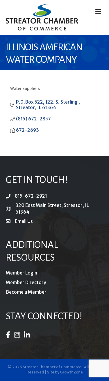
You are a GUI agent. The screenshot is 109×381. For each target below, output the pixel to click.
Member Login (21, 273)
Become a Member (26, 292)
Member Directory (26, 282)
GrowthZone (71, 372)
